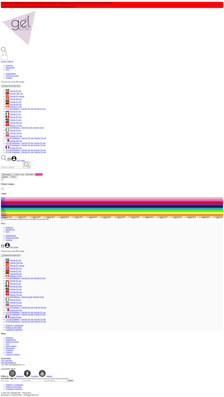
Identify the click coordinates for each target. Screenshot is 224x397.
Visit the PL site (15, 111)
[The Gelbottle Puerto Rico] (19, 46)
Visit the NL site (39, 143)
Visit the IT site (15, 114)
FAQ (7, 70)
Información (10, 68)
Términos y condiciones (14, 325)
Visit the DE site (15, 104)
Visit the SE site (15, 91)
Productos (9, 65)
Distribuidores (11, 74)
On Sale (39, 174)
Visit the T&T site (16, 93)
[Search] (4, 160)
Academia (9, 350)
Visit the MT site (15, 141)
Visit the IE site (15, 130)
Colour (13, 177)
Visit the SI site (38, 128)
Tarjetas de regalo (12, 76)
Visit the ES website (16, 96)
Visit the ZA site (15, 120)
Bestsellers (30, 174)
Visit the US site (39, 145)
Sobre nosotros (11, 346)
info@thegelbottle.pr (8, 363)
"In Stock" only (19, 174)
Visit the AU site (39, 152)
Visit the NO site (15, 136)
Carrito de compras (13, 354)
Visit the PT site (15, 102)
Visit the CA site (15, 107)
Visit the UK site (39, 138)
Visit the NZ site (39, 150)
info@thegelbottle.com (68, 7)
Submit (70, 380)
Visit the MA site (15, 123)
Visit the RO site (15, 117)
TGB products (6, 174)
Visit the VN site (15, 125)
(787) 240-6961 (6, 360)
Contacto (9, 78)
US (69, 3)
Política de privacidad (13, 328)
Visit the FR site (15, 148)
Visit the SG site (39, 109)
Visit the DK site (15, 99)
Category (5, 177)
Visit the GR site (15, 133)
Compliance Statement (14, 330)
